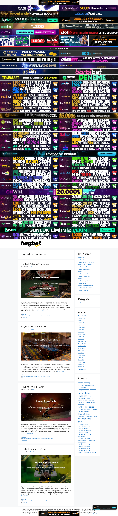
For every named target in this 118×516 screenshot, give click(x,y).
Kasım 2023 (81, 362)
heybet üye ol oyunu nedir (47, 438)
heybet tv (80, 446)
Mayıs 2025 (81, 325)
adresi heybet (80, 382)
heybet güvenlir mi (83, 424)
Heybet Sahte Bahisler (84, 267)
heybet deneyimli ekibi (35, 376)
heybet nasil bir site (84, 434)
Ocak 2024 (81, 357)
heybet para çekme (81, 436)
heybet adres (93, 389)
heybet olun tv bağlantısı (38, 500)
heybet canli (82, 398)
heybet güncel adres (91, 416)
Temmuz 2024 (82, 343)
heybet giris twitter (92, 409)
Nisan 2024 (81, 350)
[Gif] (59, 116)
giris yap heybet (82, 387)
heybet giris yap (83, 411)
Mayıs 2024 (81, 348)
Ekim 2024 (81, 336)
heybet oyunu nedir (26, 438)
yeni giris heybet (90, 452)
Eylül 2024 (81, 339)
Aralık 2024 (81, 332)
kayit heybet (81, 452)
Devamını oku (40, 310)
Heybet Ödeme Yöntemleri (35, 264)
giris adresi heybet (83, 385)
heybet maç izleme (84, 430)
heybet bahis (84, 393)
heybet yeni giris (94, 450)
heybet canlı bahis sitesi (82, 400)
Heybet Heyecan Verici (33, 449)
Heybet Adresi (82, 257)
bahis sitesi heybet (87, 382)
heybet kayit (83, 428)
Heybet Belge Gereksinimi (85, 287)
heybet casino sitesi (86, 402)
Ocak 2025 (81, 329)
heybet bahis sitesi (85, 396)
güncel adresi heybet (83, 389)
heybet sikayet (91, 440)
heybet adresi (81, 390)
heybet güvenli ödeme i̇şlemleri (29, 315)
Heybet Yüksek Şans (83, 283)
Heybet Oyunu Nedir (32, 386)
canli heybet (81, 383)
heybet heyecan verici (27, 500)
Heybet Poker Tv (82, 271)
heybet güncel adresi (85, 420)
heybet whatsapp (84, 448)
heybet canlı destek (90, 400)
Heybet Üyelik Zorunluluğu (85, 285)
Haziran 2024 (82, 346)
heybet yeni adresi (84, 450)
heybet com (81, 404)
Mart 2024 (81, 353)
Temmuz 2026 (82, 315)
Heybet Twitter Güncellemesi (86, 262)
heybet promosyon (53, 315)
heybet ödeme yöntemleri (43, 315)
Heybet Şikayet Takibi (84, 274)
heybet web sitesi (87, 446)
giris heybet (91, 385)
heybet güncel (81, 416)
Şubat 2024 (81, 355)
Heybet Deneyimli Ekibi (33, 326)
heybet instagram (84, 426)
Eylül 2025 (81, 320)
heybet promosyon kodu (82, 440)
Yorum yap (24, 317)
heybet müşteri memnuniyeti (83, 432)
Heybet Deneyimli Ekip (84, 280)
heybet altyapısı (26, 376)
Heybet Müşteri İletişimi (84, 276)
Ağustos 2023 (82, 369)
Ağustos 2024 (82, 341)
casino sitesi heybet (90, 383)
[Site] (29, 84)
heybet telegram (85, 444)
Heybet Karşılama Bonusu (85, 264)
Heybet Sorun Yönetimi (84, 269)
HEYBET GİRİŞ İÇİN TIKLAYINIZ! (59, 48)
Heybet (24, 314)
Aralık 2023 (81, 360)
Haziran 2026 (82, 318)
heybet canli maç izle (90, 398)
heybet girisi (82, 409)
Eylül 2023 (81, 367)
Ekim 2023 (81, 364)
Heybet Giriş (81, 260)
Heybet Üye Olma (83, 290)
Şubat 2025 (81, 327)
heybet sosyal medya (81, 442)
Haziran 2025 (81, 322)
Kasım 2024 (81, 334)
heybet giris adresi (86, 407)
